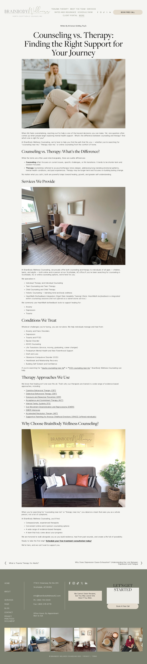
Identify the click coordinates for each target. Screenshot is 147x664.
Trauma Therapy (60, 9)
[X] (107, 12)
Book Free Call (128, 12)
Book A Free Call (122, 606)
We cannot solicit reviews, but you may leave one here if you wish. (85, 596)
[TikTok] (104, 12)
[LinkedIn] (110, 12)
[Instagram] (101, 12)
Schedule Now (85, 12)
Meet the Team (78, 9)
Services (91, 9)
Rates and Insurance (65, 12)
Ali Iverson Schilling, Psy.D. (77, 26)
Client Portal (70, 15)
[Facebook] (97, 12)
